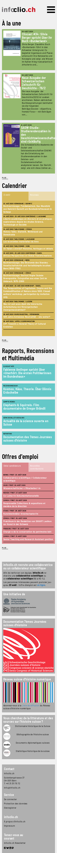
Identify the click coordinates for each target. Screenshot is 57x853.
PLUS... (5, 178)
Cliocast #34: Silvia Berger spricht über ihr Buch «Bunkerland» (37, 37)
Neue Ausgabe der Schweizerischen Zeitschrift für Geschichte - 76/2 (34, 83)
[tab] (15, 196)
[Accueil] (18, 9)
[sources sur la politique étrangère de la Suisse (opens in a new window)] (6, 744)
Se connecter (10, 799)
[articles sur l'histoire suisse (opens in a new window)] (6, 728)
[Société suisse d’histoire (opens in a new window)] (28, 609)
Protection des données (15, 803)
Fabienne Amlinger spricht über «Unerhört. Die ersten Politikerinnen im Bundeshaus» (27, 373)
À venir (7, 194)
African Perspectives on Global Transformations (27, 255)
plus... (5, 340)
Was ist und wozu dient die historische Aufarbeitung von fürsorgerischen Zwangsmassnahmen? (22, 306)
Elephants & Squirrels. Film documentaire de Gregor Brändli (24, 406)
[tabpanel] (28, 268)
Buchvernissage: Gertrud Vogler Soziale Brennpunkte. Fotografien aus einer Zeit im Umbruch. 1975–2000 (25, 278)
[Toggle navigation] (51, 9)
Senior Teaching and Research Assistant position (28, 539)
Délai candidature (12, 465)
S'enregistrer (10, 807)
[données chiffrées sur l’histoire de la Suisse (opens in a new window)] (6, 753)
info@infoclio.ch (12, 787)
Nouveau (34, 194)
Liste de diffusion (30, 705)
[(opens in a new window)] (28, 692)
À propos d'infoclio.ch (14, 821)
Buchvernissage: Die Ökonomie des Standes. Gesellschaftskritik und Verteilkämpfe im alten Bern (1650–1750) (27, 265)
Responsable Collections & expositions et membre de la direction (24, 505)
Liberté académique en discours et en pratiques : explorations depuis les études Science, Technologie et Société (28, 221)
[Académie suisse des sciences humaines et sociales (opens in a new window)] (28, 601)
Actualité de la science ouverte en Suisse (25, 422)
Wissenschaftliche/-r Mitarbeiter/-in (21, 488)
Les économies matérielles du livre (21, 241)
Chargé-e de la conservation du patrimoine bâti (27, 531)
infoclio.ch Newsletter (15, 842)
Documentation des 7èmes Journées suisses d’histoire (27, 438)
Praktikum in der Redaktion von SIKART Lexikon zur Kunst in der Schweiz (27, 522)
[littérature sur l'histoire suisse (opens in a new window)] (6, 736)
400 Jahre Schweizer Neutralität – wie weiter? (26, 316)
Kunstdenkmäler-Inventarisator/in (20, 513)
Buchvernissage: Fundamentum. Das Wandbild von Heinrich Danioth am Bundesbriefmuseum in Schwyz (27, 208)
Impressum (9, 825)
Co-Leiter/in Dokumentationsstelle (21, 495)
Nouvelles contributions (37, 467)
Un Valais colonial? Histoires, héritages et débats (28, 248)
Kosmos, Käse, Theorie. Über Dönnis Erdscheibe (27, 390)
